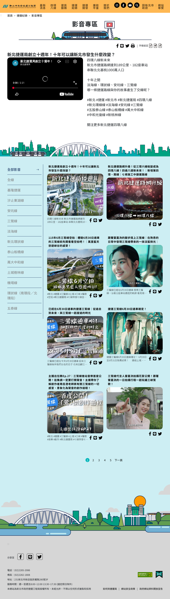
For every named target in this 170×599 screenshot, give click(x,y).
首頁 (10, 15)
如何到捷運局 (110, 588)
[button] (150, 45)
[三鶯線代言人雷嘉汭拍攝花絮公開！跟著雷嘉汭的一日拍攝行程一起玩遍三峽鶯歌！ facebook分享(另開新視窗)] (150, 434)
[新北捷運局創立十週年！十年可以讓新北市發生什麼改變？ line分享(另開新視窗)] (95, 220)
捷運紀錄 (22, 15)
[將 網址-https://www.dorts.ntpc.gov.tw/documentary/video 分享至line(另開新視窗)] (30, 557)
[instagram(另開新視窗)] (117, 5)
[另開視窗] (145, 574)
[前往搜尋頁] (136, 5)
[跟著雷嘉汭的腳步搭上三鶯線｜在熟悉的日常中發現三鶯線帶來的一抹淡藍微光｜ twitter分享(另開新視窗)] (160, 291)
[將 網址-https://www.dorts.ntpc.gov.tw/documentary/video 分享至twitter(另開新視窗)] (39, 557)
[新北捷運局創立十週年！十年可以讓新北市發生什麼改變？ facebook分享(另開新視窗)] (90, 220)
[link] (44, 6)
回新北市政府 (148, 6)
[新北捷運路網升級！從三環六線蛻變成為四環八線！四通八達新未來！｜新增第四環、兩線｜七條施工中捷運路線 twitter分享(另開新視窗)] (160, 224)
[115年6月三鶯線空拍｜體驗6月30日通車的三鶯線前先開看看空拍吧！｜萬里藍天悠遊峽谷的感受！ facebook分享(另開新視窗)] (90, 295)
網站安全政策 (128, 588)
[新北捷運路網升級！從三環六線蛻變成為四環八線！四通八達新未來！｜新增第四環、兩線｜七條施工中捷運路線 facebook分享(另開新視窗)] (150, 224)
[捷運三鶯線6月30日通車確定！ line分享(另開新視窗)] (154, 358)
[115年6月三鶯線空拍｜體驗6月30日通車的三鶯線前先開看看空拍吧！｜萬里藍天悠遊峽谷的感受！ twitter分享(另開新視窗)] (100, 295)
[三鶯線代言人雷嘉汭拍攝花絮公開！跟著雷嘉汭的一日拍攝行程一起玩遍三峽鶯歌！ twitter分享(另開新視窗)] (160, 434)
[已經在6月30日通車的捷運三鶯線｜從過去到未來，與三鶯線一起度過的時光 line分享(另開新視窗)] (95, 362)
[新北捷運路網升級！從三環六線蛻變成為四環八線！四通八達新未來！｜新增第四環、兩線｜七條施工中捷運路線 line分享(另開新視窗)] (154, 224)
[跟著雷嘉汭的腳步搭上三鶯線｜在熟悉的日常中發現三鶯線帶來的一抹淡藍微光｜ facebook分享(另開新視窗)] (150, 291)
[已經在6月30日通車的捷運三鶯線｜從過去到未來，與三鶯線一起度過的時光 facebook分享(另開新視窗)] (90, 362)
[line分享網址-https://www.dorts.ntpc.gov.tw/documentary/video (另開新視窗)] (122, 46)
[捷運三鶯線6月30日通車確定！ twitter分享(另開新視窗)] (160, 358)
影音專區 (37, 15)
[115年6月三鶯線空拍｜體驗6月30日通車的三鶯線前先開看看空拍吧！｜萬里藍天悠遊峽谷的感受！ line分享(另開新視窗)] (95, 295)
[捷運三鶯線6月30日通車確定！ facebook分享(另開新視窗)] (150, 358)
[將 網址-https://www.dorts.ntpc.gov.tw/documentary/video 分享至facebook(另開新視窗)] (20, 557)
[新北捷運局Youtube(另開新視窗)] (130, 5)
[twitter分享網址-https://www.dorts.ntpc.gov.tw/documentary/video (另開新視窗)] (127, 46)
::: (1, 15)
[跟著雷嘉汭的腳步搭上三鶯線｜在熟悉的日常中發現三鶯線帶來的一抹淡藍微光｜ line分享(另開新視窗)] (154, 291)
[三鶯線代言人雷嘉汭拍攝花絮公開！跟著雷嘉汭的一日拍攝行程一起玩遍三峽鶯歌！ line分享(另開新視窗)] (154, 434)
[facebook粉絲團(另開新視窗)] (123, 5)
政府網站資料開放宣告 (151, 588)
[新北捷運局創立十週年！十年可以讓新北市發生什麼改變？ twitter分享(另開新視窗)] (100, 220)
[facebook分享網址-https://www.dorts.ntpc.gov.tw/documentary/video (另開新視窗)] (117, 46)
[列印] (133, 46)
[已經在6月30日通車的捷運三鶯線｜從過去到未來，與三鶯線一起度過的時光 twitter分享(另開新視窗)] (100, 362)
